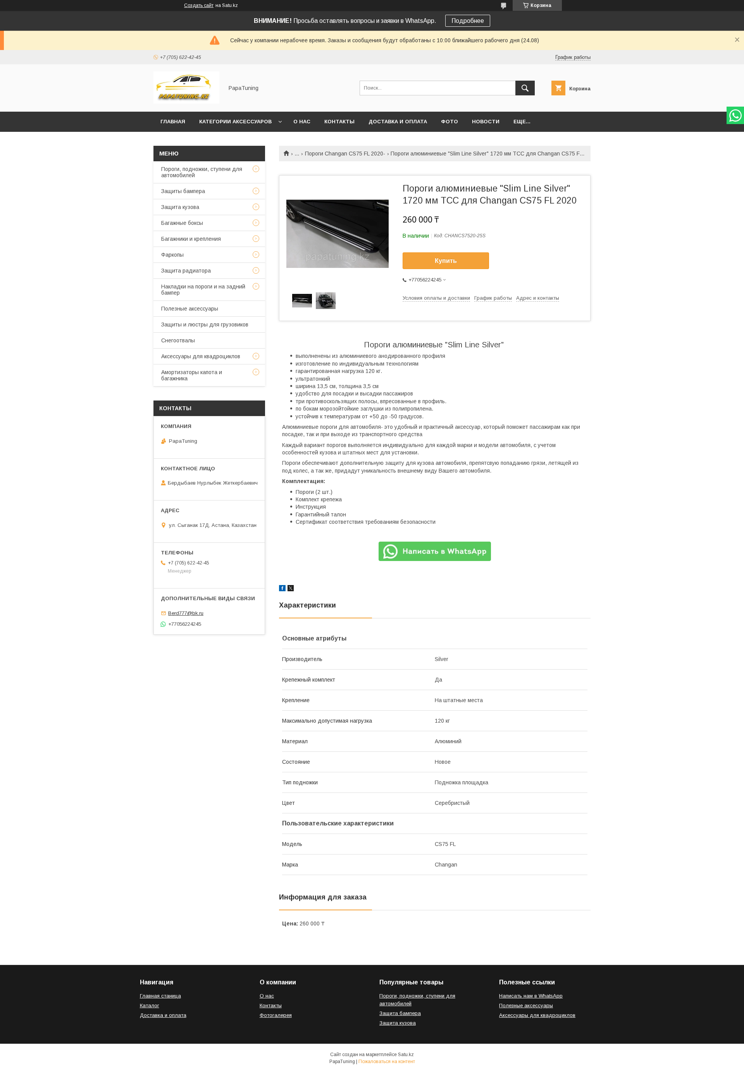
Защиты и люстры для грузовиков (204, 324)
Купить (446, 260)
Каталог (149, 1005)
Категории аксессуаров (235, 121)
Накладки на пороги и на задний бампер (203, 289)
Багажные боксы (182, 223)
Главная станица (160, 996)
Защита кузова (180, 207)
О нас (301, 121)
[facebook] (282, 589)
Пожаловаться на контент (386, 1061)
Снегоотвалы (178, 340)
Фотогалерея (276, 1015)
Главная (172, 121)
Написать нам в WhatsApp (531, 996)
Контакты (339, 121)
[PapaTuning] (186, 101)
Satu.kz (406, 1054)
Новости (485, 121)
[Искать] (525, 88)
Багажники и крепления (191, 239)
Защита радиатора (186, 271)
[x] (291, 589)
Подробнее (467, 20)
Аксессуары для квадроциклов (200, 356)
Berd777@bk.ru (185, 613)
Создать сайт (199, 5)
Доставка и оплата (398, 121)
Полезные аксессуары (189, 309)
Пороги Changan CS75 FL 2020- (345, 153)
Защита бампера (400, 1013)
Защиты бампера (183, 191)
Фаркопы (172, 255)
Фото (449, 121)
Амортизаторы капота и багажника (191, 375)
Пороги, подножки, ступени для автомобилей (201, 172)
